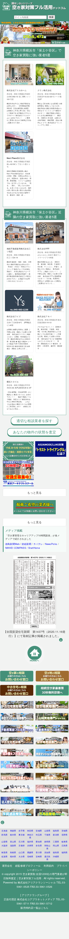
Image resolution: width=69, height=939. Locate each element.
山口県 (22, 852)
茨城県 (65, 830)
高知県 (47, 852)
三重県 (56, 841)
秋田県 (30, 830)
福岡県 (65, 852)
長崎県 (30, 856)
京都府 (22, 845)
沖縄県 (56, 856)
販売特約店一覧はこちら (34, 907)
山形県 (47, 830)
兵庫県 (30, 845)
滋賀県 (13, 845)
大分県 (22, 856)
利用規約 (49, 865)
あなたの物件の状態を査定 (34, 431)
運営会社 (7, 865)
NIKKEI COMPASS (15, 547)
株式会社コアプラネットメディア (36, 899)
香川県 (39, 852)
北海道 (4, 830)
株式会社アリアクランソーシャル (37, 882)
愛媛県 (30, 852)
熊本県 (13, 856)
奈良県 (39, 845)
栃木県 (13, 834)
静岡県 (47, 841)
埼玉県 (39, 834)
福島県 (56, 830)
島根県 (13, 852)
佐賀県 (4, 856)
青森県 (13, 830)
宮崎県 (39, 856)
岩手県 (22, 830)
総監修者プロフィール (28, 865)
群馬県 (4, 834)
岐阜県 (65, 841)
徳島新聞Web (12, 544)
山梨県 (4, 841)
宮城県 (39, 830)
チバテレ (38, 544)
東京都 (22, 834)
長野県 (65, 834)
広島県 (65, 845)
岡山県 (56, 845)
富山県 (13, 841)
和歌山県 (47, 847)
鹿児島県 (47, 858)
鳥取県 (4, 852)
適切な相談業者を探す (34, 420)
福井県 (30, 841)
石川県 (22, 841)
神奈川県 (30, 836)
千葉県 (47, 834)
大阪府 (4, 845)
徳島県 (56, 852)
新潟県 (56, 834)
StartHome (34, 547)
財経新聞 (26, 544)
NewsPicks (51, 544)
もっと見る (34, 493)
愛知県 (39, 841)
